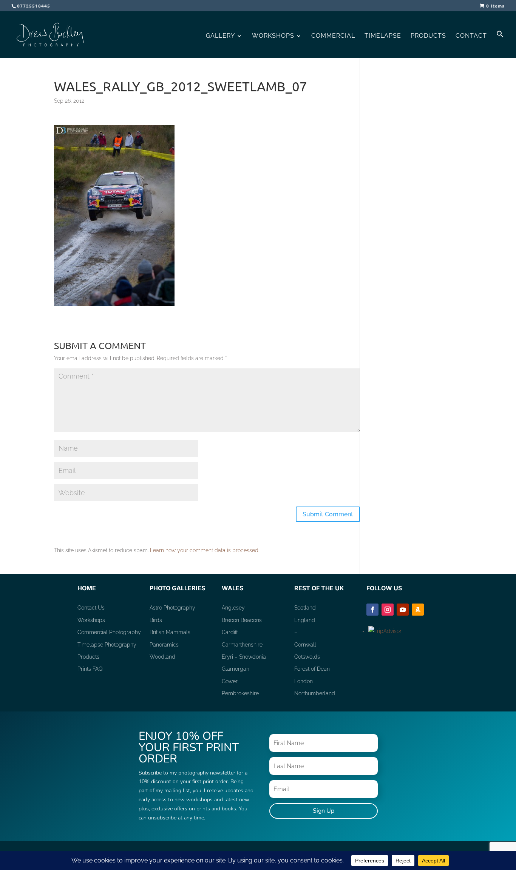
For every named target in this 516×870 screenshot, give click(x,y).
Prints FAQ (90, 669)
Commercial (333, 36)
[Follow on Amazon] (418, 610)
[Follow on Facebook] (372, 610)
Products (428, 36)
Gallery (220, 36)
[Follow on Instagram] (388, 610)
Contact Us (91, 608)
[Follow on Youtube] (403, 610)
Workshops (273, 36)
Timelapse (383, 36)
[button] (500, 44)
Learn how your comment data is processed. (204, 550)
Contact (471, 36)
